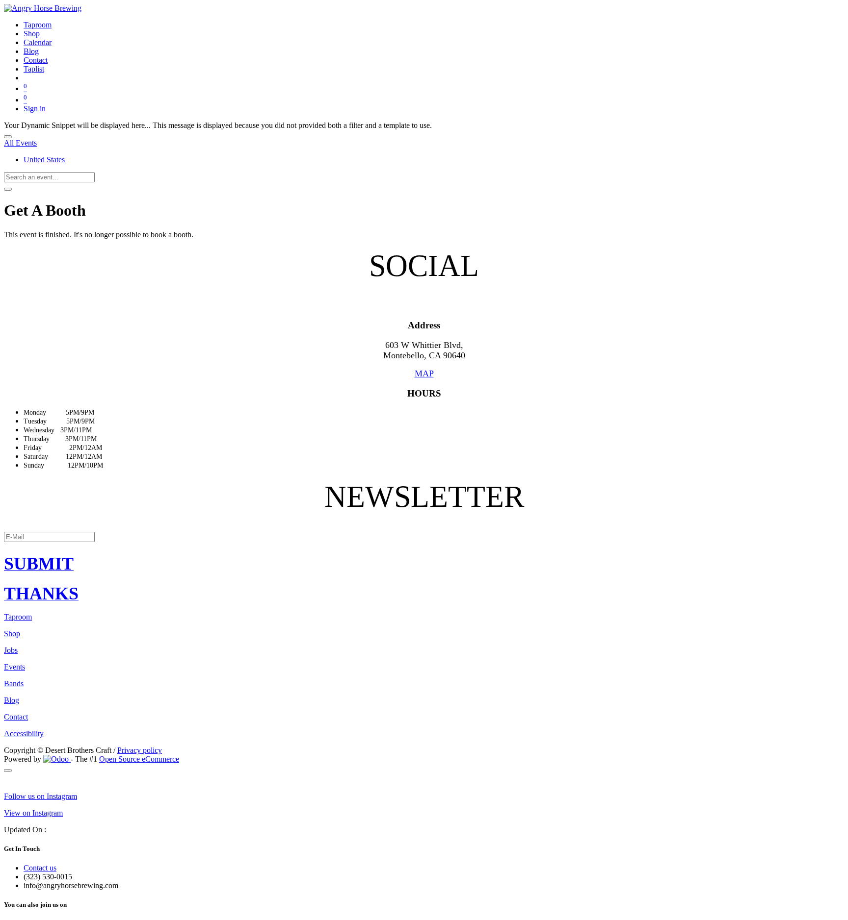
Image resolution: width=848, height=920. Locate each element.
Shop (12, 633)
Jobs (11, 650)
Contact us (40, 868)
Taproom (18, 617)
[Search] (8, 189)
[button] (424, 563)
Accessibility (24, 733)
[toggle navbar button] (8, 136)
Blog (11, 700)
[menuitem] (38, 25)
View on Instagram (33, 813)
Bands (14, 683)
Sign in (35, 108)
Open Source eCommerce (139, 759)
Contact (16, 717)
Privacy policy (139, 750)
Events (14, 667)
